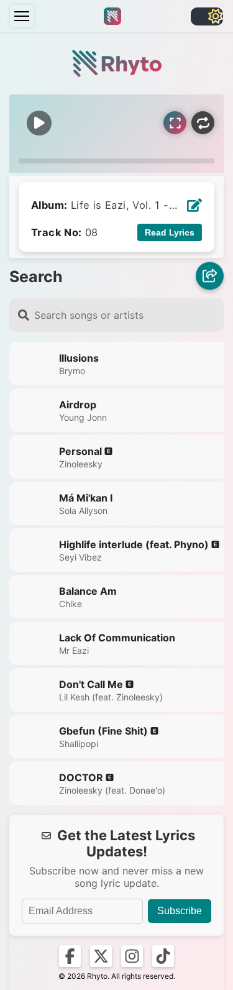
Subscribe (179, 910)
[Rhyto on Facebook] (70, 956)
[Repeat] (202, 122)
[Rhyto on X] (101, 956)
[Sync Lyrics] (174, 122)
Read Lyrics (169, 232)
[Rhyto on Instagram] (132, 956)
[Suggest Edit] (194, 205)
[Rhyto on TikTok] (163, 956)
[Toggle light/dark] (207, 16)
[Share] (210, 276)
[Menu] (22, 16)
